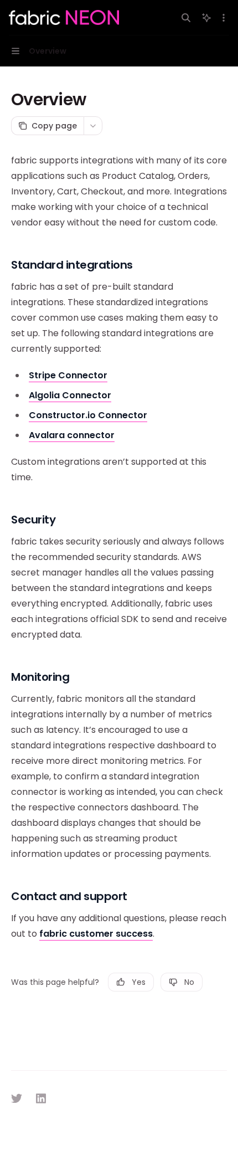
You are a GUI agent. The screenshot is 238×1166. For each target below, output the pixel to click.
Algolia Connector (70, 395)
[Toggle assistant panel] (206, 18)
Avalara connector (72, 435)
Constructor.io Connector (88, 415)
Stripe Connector (68, 375)
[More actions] (223, 17)
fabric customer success (96, 933)
